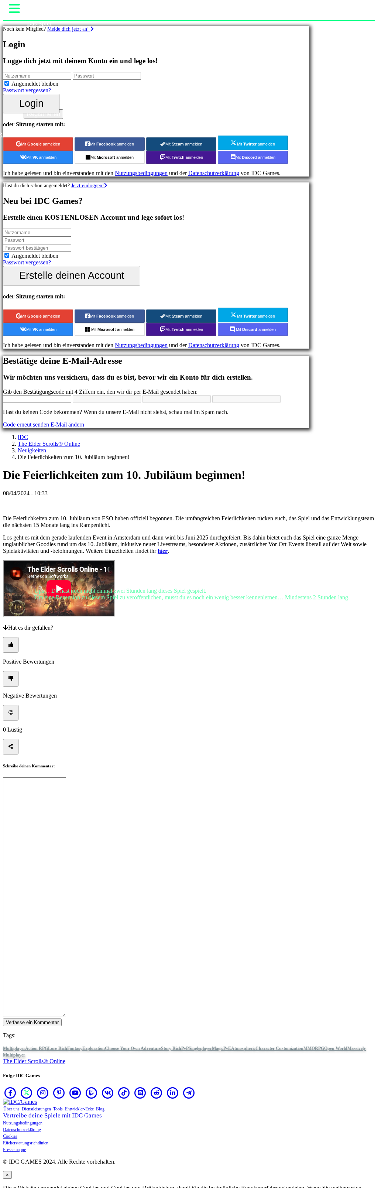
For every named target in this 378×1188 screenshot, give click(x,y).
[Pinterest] (59, 1093)
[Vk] (107, 1093)
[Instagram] (42, 1093)
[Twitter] (26, 1093)
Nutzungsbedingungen (22, 1123)
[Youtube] (75, 1093)
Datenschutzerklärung (22, 1129)
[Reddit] (156, 1093)
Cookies (10, 1136)
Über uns (11, 1109)
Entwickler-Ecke (79, 1109)
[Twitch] (91, 1093)
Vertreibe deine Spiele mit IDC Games (52, 1115)
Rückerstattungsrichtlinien (25, 1143)
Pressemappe (14, 1149)
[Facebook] (10, 1093)
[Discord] (140, 1093)
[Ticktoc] (124, 1093)
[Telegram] (189, 1093)
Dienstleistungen (36, 1109)
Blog (100, 1109)
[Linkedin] (172, 1093)
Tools (58, 1109)
